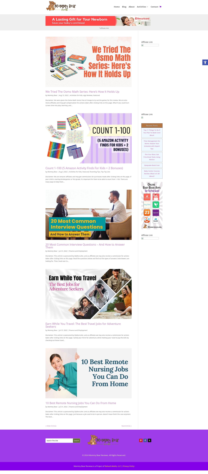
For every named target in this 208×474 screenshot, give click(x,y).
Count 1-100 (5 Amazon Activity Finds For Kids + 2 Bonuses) (84, 168)
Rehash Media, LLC (113, 466)
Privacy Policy (128, 466)
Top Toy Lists (105, 172)
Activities (141, 7)
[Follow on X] (149, 440)
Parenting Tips (95, 172)
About (132, 7)
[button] (205, 62)
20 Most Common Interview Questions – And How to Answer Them (85, 246)
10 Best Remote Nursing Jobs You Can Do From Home (81, 403)
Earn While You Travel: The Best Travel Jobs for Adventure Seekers (83, 325)
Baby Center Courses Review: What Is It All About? (152, 173)
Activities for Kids (76, 95)
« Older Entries (51, 426)
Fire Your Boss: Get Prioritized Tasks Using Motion (152, 157)
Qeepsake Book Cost (152, 165)
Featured (96, 95)
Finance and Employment (78, 251)
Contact (154, 7)
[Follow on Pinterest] (141, 440)
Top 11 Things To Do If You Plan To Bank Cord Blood (151, 132)
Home (117, 7)
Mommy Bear (52, 95)
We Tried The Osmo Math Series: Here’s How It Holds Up (82, 92)
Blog (124, 7)
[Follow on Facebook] (145, 440)
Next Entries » (127, 426)
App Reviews (88, 95)
